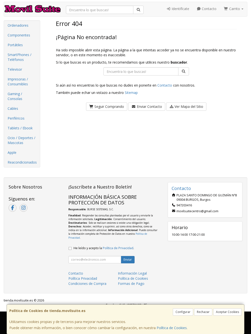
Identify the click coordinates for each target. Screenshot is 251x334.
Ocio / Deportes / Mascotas (21, 140)
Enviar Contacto (149, 106)
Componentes (19, 35)
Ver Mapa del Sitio (188, 106)
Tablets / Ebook (20, 128)
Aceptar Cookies (227, 312)
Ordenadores (18, 25)
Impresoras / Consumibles (18, 81)
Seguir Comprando (108, 106)
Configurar (183, 312)
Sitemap (131, 92)
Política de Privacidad (118, 248)
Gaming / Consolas (15, 96)
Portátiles (15, 45)
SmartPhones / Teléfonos (19, 57)
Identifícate (180, 8)
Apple (12, 152)
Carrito (234, 8)
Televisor (15, 69)
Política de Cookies (172, 327)
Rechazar (203, 312)
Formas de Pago (131, 283)
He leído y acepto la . (104, 248)
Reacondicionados (22, 162)
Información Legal (132, 273)
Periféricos (16, 118)
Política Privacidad (82, 278)
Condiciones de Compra (87, 283)
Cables (13, 108)
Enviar (128, 259)
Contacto (208, 8)
